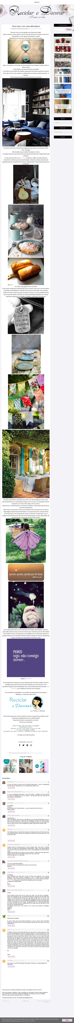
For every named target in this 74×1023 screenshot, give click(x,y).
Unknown (9, 829)
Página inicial (26, 1001)
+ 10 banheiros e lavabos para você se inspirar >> (43, 1001)
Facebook (18, 728)
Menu (37, 2)
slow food (23, 158)
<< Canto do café (5, 1000)
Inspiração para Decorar (35, 753)
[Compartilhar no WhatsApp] (31, 745)
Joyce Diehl (28, 678)
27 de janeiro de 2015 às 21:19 (18, 960)
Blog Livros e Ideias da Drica (14, 791)
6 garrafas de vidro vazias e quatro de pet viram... (63, 106)
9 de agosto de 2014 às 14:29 (18, 829)
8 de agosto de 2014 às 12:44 (28, 791)
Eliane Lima (10, 781)
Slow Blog (10, 880)
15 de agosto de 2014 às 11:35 (16, 929)
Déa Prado (10, 803)
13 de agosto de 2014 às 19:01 (16, 915)
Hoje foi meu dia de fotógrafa (63, 75)
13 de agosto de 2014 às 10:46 (28, 890)
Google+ (30, 727)
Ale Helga (10, 960)
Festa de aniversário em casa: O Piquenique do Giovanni (63, 91)
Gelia (8, 929)
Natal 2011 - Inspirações (63, 44)
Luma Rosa (10, 872)
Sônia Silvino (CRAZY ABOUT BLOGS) (17, 861)
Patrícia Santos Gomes (13, 815)
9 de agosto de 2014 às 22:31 (25, 844)
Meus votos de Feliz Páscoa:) (63, 60)
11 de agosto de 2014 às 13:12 (34, 861)
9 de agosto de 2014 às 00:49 (25, 815)
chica (8, 915)
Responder (11, 787)
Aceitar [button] (67, 1020)
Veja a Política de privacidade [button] (28, 1021)
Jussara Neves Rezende (13, 844)
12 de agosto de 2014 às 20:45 (19, 872)
